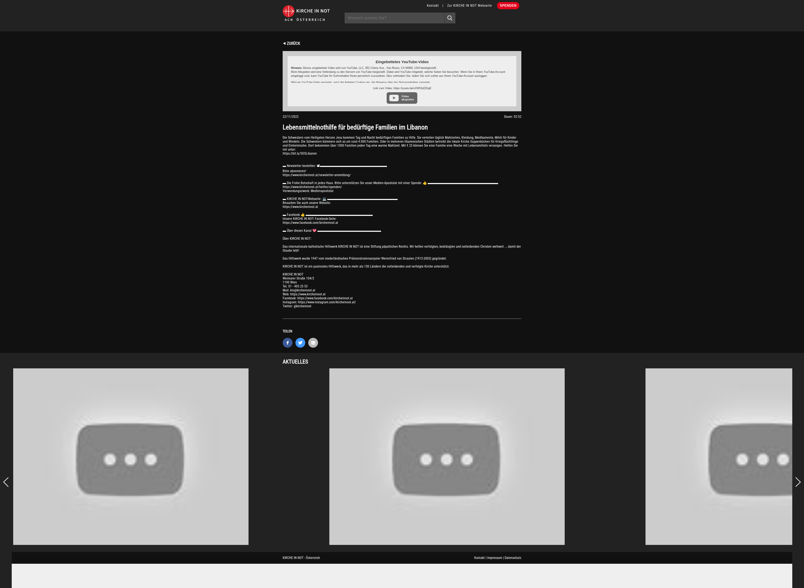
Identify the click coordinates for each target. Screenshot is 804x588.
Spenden (508, 5)
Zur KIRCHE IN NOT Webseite (469, 6)
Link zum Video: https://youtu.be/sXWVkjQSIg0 (402, 88)
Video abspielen (407, 98)
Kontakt (433, 6)
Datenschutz (513, 558)
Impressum (494, 558)
